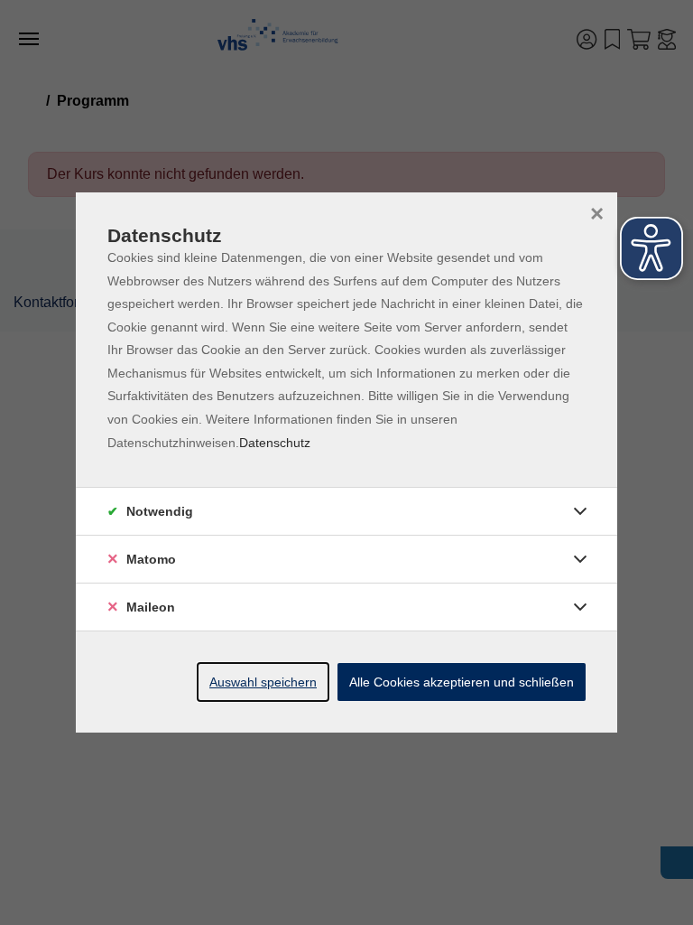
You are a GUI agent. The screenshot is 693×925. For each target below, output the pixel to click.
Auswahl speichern (263, 682)
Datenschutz (274, 442)
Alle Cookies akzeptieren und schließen (461, 682)
